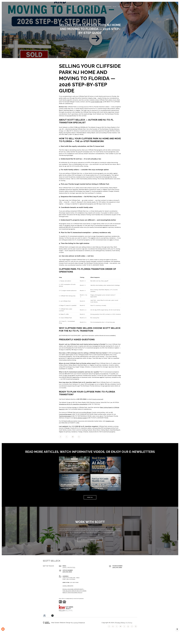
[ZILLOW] (128, 626)
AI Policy (129, 622)
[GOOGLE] (135, 626)
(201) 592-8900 (67, 571)
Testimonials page (65, 416)
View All (90, 497)
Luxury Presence (79, 622)
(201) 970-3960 (117, 567)
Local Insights (68, 585)
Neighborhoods (97, 6)
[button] (2, 629)
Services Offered (85, 6)
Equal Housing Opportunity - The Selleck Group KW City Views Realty (74, 590)
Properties (107, 6)
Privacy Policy (120, 622)
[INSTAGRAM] (109, 626)
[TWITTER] (116, 626)
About (76, 6)
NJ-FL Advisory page (80, 418)
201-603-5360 (74, 582)
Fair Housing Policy (75, 592)
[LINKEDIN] (113, 626)
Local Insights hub (96, 101)
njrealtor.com (110, 421)
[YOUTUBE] (120, 626)
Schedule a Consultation (90, 539)
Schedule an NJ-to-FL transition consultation (73, 404)
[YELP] (124, 626)
